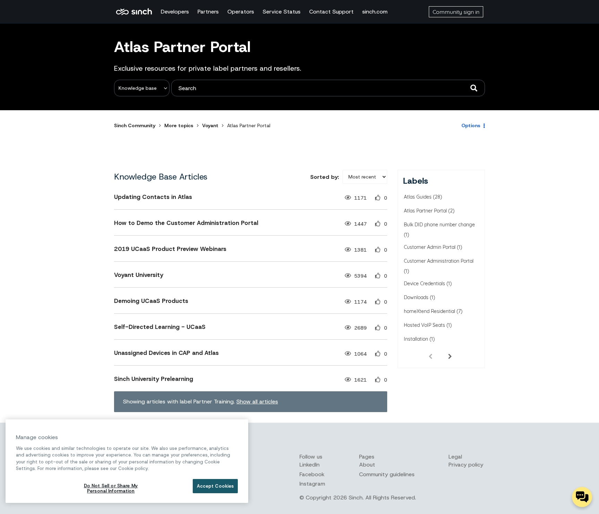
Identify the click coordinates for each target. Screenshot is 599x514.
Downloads (416, 297)
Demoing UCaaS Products (151, 301)
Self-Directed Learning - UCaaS (160, 327)
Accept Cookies (215, 486)
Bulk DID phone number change (439, 224)
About (367, 464)
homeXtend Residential (429, 311)
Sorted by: (324, 177)
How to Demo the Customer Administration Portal (186, 223)
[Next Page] (450, 356)
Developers (175, 11)
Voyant (210, 125)
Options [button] (470, 125)
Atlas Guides (418, 197)
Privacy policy (466, 464)
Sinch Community (134, 12)
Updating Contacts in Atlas (153, 197)
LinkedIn (310, 464)
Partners (208, 11)
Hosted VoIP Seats (424, 325)
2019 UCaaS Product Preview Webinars (170, 249)
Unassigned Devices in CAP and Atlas (166, 353)
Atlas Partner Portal (425, 211)
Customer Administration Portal (439, 261)
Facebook (312, 474)
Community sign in (456, 11)
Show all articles (257, 401)
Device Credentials (424, 283)
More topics (178, 125)
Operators (240, 11)
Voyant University (138, 275)
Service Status (282, 11)
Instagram (312, 483)
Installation (416, 339)
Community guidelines (387, 474)
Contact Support (331, 11)
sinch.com (375, 11)
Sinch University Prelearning (153, 379)
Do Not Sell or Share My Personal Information (111, 488)
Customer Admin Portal (429, 247)
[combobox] (328, 88)
